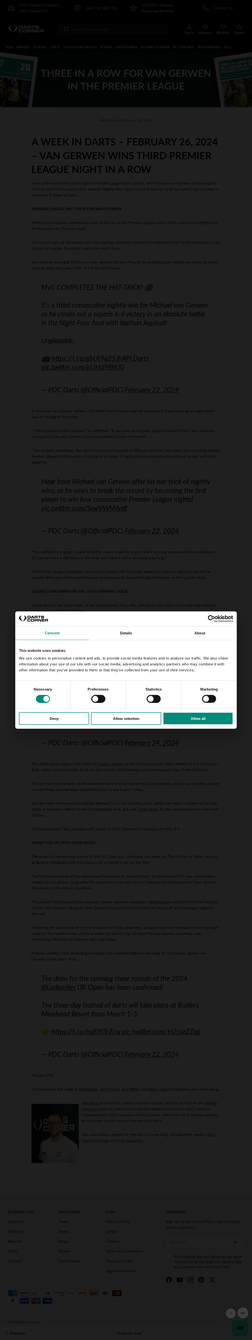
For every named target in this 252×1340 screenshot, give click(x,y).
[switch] (98, 699)
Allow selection (126, 718)
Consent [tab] (52, 633)
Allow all (198, 718)
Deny (54, 718)
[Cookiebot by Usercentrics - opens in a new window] (211, 618)
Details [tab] (126, 633)
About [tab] (199, 633)
